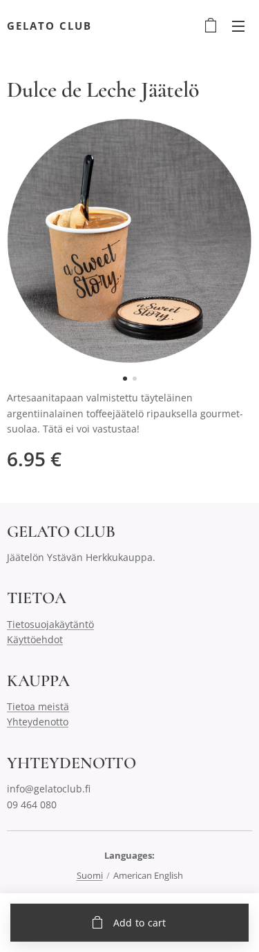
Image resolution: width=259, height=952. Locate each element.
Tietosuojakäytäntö (50, 624)
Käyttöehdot (35, 639)
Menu (238, 25)
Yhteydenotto (37, 721)
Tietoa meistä (38, 706)
